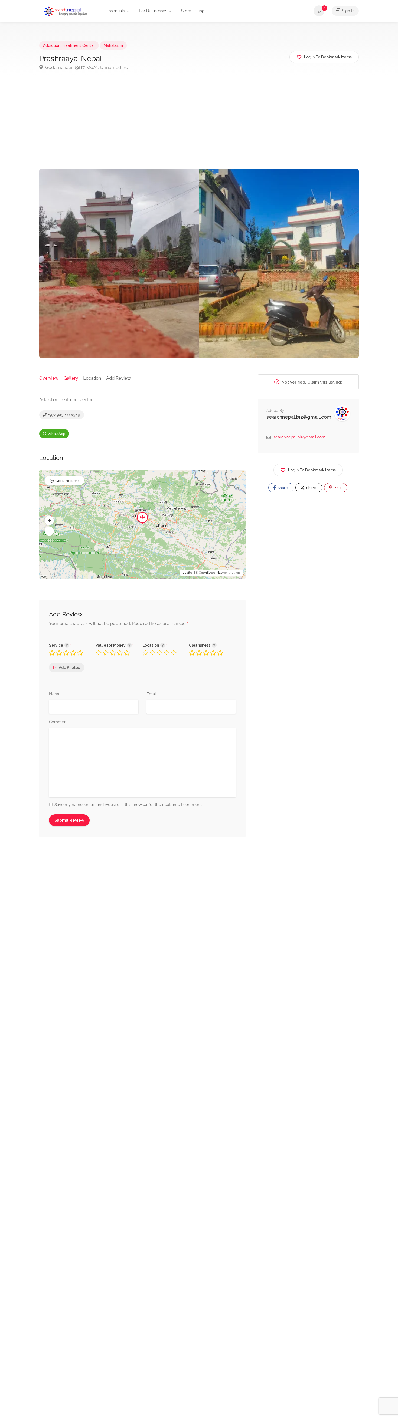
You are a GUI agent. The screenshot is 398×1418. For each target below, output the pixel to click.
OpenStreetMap (211, 572)
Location (92, 378)
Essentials (115, 10)
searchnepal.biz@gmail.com (298, 417)
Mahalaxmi (113, 45)
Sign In (348, 10)
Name (55, 694)
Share (282, 488)
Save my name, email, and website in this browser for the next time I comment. (128, 804)
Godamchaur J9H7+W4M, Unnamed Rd (86, 67)
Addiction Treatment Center (69, 45)
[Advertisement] (199, 128)
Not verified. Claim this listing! (311, 382)
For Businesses (153, 10)
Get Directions (67, 481)
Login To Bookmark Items (312, 470)
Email (151, 694)
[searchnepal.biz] (65, 11)
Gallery (71, 378)
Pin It (337, 488)
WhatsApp (56, 434)
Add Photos (69, 667)
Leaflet (187, 572)
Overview (48, 378)
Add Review (118, 378)
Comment (60, 722)
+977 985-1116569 (63, 415)
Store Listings (193, 10)
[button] (49, 520)
